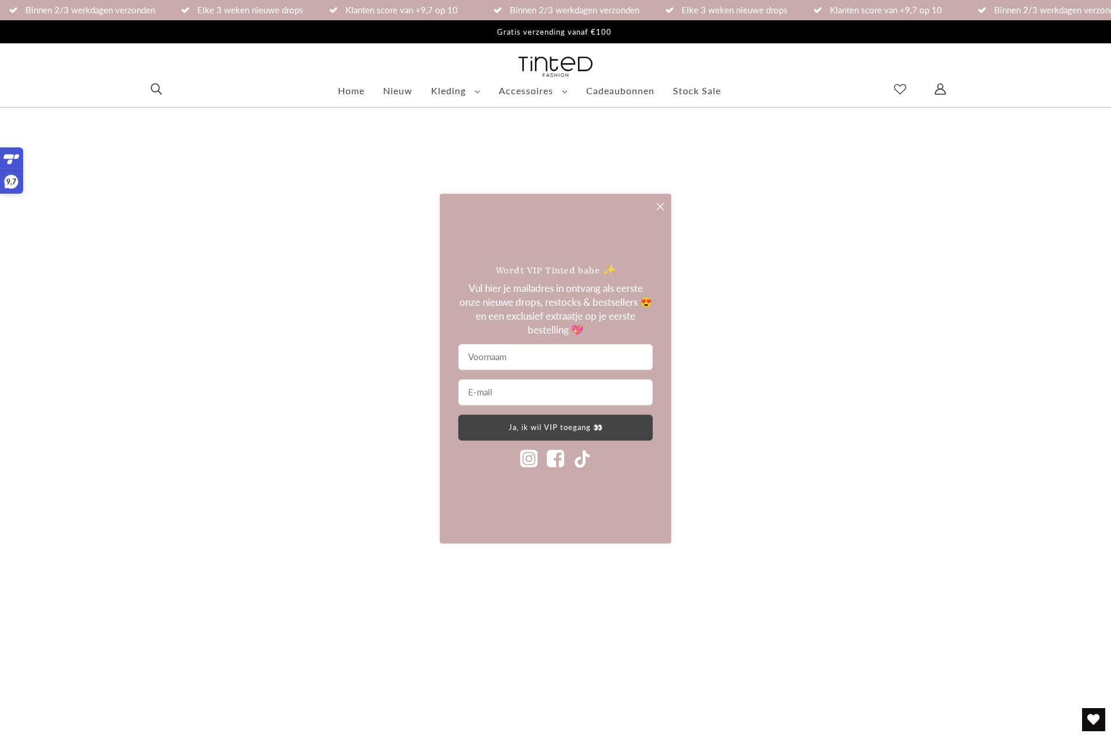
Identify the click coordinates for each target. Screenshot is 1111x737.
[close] (660, 206)
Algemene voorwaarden (424, 616)
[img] (156, 88)
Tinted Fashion (165, 696)
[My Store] (80, 495)
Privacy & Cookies (411, 645)
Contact (389, 588)
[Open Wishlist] (1093, 719)
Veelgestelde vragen (416, 503)
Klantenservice (404, 560)
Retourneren (399, 531)
